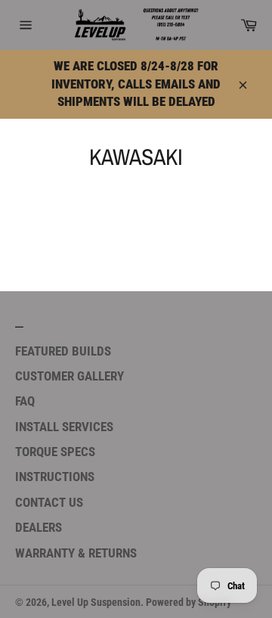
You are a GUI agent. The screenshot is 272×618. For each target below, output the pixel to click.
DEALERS (38, 527)
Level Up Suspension (96, 602)
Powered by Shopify (188, 602)
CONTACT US (49, 502)
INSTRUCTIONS (54, 476)
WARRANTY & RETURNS (76, 553)
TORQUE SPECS (55, 451)
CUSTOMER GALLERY (69, 376)
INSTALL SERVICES (64, 426)
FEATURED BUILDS (63, 351)
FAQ (25, 400)
